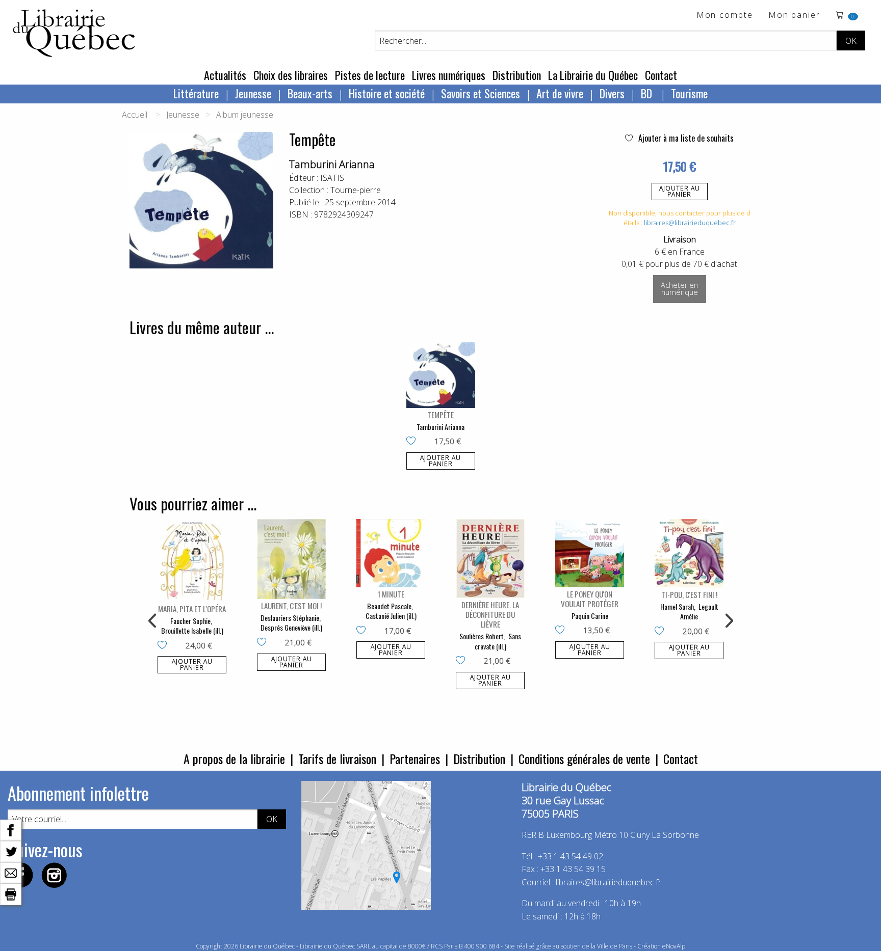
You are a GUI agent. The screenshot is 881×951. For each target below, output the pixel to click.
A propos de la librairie (234, 758)
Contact (661, 74)
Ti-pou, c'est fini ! (689, 594)
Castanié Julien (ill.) (391, 615)
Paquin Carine (590, 615)
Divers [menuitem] (612, 93)
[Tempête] (440, 374)
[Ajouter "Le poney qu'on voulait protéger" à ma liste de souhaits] (562, 630)
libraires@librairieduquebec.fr (690, 222)
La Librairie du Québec (593, 74)
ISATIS (332, 177)
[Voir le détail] (440, 374)
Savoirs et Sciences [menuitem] (480, 93)
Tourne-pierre (355, 190)
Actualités (225, 74)
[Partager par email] (10, 872)
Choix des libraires (290, 74)
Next (728, 621)
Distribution (517, 74)
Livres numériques (448, 74)
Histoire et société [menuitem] (387, 93)
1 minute (390, 594)
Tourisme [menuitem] (689, 93)
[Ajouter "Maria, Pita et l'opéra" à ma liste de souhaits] (164, 645)
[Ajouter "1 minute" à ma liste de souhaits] (363, 631)
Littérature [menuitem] (196, 93)
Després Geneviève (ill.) (291, 627)
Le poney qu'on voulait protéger (589, 598)
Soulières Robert (481, 636)
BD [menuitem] (648, 93)
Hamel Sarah (677, 606)
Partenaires (415, 758)
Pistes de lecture (370, 74)
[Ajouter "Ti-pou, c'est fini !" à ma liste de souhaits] (661, 631)
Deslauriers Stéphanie (290, 617)
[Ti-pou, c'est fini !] (689, 553)
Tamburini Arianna (332, 164)
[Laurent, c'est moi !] (291, 559)
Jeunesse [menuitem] (253, 93)
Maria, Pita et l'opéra (192, 608)
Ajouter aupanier (679, 191)
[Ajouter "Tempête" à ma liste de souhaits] (413, 441)
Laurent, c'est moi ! (291, 605)
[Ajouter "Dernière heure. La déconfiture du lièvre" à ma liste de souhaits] (463, 661)
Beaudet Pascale (389, 606)
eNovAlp (673, 946)
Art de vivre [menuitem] (559, 93)
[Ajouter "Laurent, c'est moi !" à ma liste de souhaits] (264, 642)
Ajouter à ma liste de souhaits (685, 138)
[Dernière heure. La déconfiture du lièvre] (490, 558)
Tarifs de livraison (337, 758)
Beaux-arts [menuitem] (310, 93)
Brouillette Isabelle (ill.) (192, 630)
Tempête (440, 414)
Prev (153, 621)
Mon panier (794, 15)
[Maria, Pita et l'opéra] (192, 560)
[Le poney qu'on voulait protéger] (589, 553)
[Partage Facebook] (10, 829)
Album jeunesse (244, 114)
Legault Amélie (699, 611)
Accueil (134, 114)
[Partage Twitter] (10, 850)
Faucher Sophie (190, 620)
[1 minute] (390, 553)
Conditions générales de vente (584, 758)
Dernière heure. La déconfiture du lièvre (490, 614)
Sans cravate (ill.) (498, 641)
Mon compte (724, 15)
